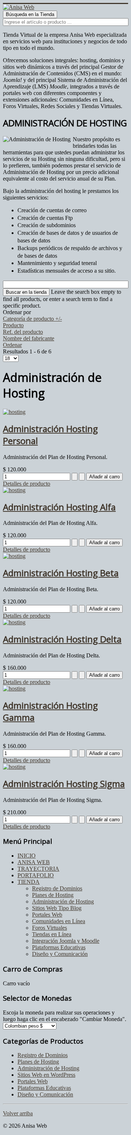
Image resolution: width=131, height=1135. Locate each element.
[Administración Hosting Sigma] (14, 767)
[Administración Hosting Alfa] (14, 490)
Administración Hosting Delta (62, 639)
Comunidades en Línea (58, 921)
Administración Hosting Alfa (59, 507)
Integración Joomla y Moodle (65, 941)
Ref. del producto (23, 332)
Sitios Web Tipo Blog (57, 908)
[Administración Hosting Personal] (14, 412)
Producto (13, 325)
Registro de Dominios (57, 888)
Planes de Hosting (53, 895)
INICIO (26, 856)
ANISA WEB (33, 862)
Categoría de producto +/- (32, 319)
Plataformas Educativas (59, 947)
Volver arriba (18, 1113)
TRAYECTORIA (38, 869)
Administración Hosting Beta (61, 573)
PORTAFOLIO (35, 875)
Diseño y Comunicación (60, 954)
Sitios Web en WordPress (46, 1075)
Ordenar (12, 345)
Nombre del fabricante (28, 338)
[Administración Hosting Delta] (14, 622)
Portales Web (47, 914)
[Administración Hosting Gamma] (14, 688)
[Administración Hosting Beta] (14, 556)
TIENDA (28, 882)
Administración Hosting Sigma (64, 784)
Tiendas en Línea (51, 934)
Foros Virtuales (49, 928)
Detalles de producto (26, 484)
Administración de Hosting (63, 901)
